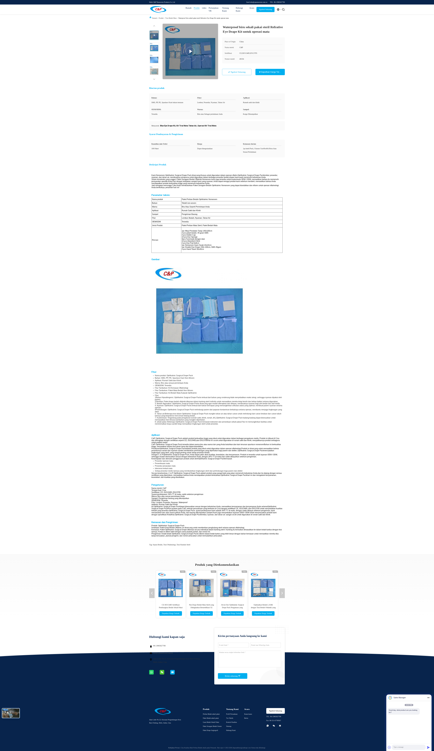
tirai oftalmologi (169, 545)
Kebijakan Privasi (174, 748)
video (204, 8)
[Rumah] (158, 9)
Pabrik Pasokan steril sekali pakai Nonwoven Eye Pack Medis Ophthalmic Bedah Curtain (201, 607)
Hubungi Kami (239, 9)
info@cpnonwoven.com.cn (163, 653)
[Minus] (428, 697)
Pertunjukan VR (213, 9)
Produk (197, 8)
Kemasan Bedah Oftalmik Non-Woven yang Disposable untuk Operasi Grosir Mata (170, 607)
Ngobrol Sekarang (265, 9)
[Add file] (389, 747)
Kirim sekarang (231, 676)
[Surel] (175, 674)
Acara (251, 8)
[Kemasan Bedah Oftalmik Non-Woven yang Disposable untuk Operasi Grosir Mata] (170, 585)
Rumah (188, 8)
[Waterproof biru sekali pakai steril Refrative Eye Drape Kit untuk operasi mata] (190, 51)
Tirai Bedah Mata (170, 18)
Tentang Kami (225, 9)
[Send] (428, 747)
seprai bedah (157, 545)
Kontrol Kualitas (231, 722)
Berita (246, 718)
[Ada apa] (154, 674)
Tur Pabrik (229, 718)
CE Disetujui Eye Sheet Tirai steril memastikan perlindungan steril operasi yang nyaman (263, 607)
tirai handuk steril (183, 545)
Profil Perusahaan (231, 714)
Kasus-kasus (248, 714)
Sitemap (228, 726)
